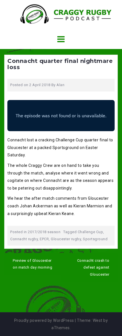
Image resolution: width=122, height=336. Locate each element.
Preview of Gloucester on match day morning (32, 264)
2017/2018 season (44, 232)
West (97, 320)
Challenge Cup (90, 232)
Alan (60, 85)
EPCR (44, 239)
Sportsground (95, 239)
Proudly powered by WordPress (44, 320)
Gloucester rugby (66, 239)
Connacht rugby (24, 239)
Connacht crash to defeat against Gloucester (93, 267)
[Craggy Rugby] (61, 14)
